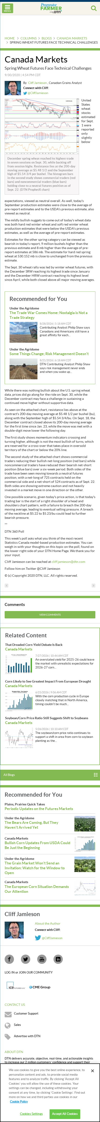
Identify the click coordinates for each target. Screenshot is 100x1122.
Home (10, 38)
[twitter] (25, 959)
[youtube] (42, 959)
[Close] (92, 1071)
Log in (10, 972)
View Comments (50, 615)
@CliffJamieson (37, 93)
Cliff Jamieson (37, 83)
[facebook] (9, 959)
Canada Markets (72, 38)
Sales (17, 1025)
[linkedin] (58, 959)
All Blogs (9, 775)
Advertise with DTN (27, 1036)
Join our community (36, 972)
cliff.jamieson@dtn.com (68, 562)
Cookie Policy (19, 1101)
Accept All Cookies (64, 1114)
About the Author (47, 923)
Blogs (47, 38)
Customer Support (26, 1013)
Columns (28, 38)
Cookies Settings (31, 1114)
